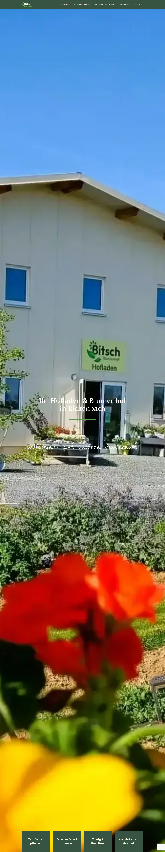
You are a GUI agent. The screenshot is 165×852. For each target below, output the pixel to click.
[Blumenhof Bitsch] (27, 4)
